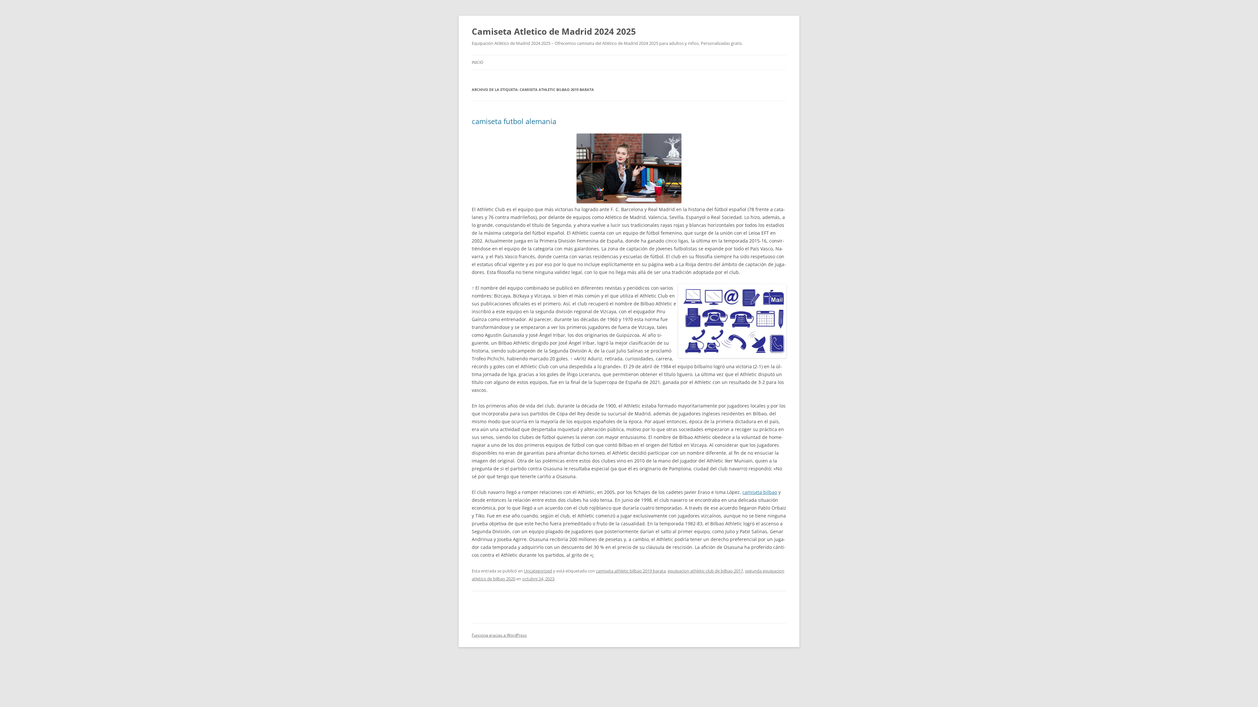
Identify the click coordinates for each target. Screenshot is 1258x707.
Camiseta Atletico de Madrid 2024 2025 (554, 31)
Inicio (477, 62)
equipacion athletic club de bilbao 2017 (705, 571)
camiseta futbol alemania (514, 121)
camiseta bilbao (759, 492)
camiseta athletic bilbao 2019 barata (631, 571)
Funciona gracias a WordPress (499, 635)
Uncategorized (538, 571)
